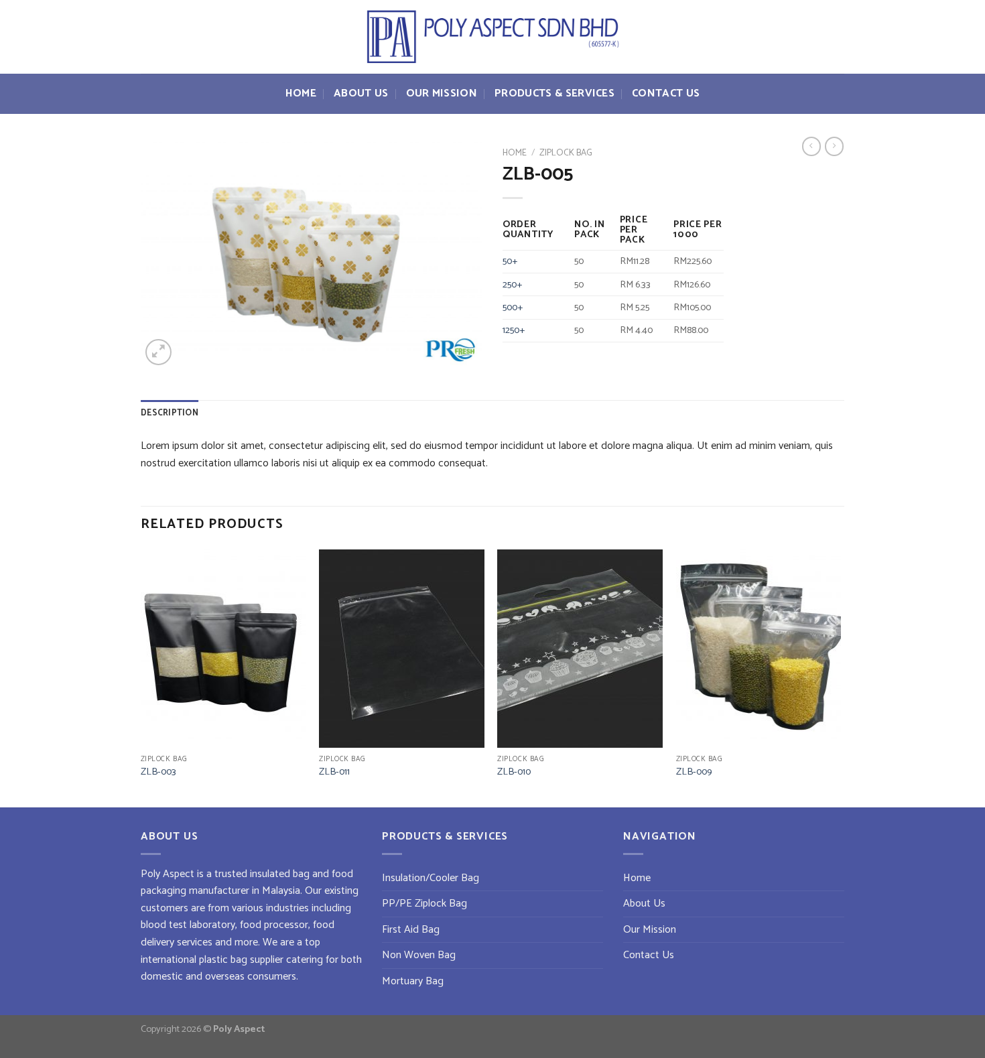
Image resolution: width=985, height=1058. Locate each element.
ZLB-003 (158, 772)
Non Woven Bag (419, 955)
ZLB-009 (694, 772)
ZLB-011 (334, 772)
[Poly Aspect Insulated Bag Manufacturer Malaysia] (492, 37)
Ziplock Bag (565, 152)
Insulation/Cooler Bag (430, 878)
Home (300, 93)
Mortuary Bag (413, 981)
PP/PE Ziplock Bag (424, 904)
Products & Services (554, 93)
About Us (361, 93)
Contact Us (666, 93)
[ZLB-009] (759, 648)
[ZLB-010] (580, 648)
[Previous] (141, 677)
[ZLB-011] (401, 648)
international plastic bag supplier (212, 960)
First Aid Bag (411, 930)
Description (169, 413)
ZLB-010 (514, 772)
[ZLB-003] (223, 648)
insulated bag (280, 874)
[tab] (169, 413)
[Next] (840, 677)
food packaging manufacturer (247, 883)
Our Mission (442, 93)
